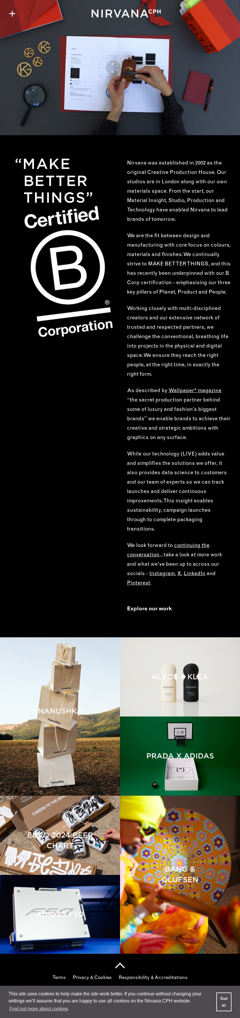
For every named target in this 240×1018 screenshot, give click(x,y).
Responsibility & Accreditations (153, 977)
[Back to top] (120, 965)
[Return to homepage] (120, 13)
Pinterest (138, 583)
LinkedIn (194, 574)
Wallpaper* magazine (195, 391)
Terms (59, 977)
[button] (12, 13)
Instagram (162, 574)
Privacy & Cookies (92, 977)
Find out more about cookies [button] (38, 1008)
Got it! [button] (224, 1002)
